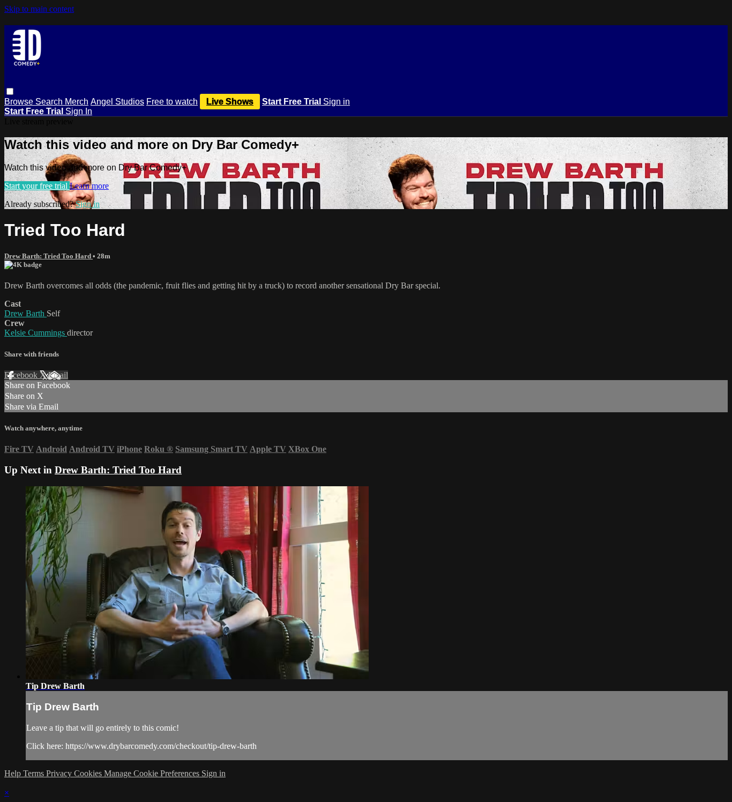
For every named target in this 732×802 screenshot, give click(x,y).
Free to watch (172, 101)
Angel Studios (117, 101)
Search (50, 101)
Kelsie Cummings (35, 332)
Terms (34, 773)
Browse (19, 101)
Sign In (78, 111)
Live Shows (229, 101)
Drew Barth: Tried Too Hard (48, 256)
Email (58, 375)
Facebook (22, 375)
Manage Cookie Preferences (152, 773)
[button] (9, 91)
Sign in (336, 101)
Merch (76, 101)
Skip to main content (39, 8)
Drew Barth (25, 313)
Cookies (89, 773)
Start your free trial (37, 185)
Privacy (60, 773)
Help (13, 773)
